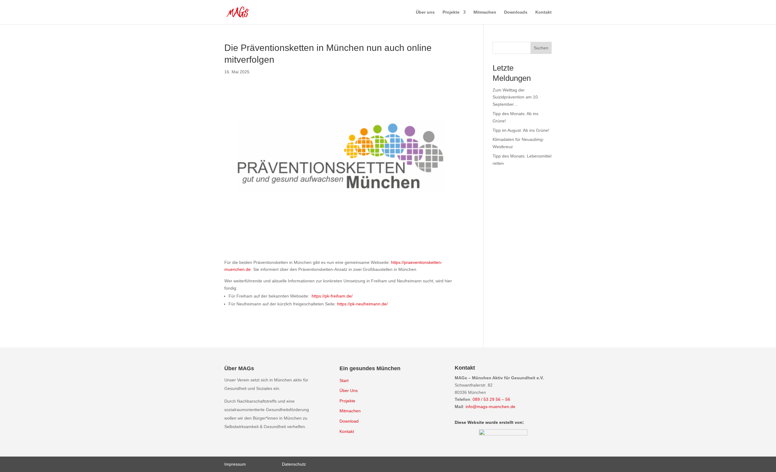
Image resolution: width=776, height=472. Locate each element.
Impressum (235, 464)
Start (344, 380)
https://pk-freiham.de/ (332, 296)
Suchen (541, 47)
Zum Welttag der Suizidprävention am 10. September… (516, 97)
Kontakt (543, 12)
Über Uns (349, 390)
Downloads (515, 12)
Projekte (451, 12)
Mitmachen (484, 12)
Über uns (425, 12)
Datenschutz (294, 464)
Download (349, 421)
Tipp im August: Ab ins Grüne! (521, 130)
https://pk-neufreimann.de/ (362, 303)
